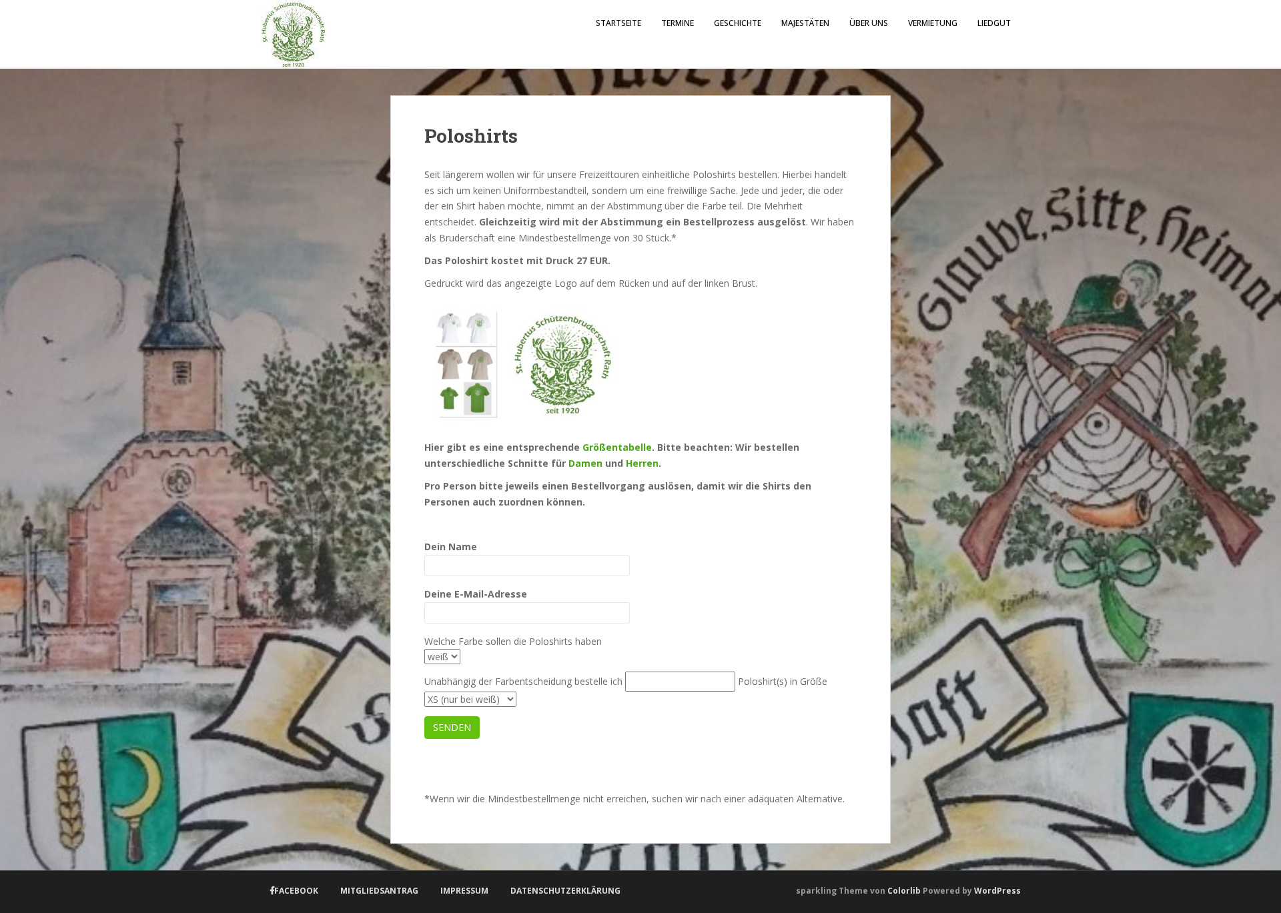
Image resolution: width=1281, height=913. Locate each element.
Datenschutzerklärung (565, 890)
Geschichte (737, 23)
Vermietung (932, 23)
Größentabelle (617, 447)
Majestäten (805, 23)
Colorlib (904, 890)
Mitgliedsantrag (379, 890)
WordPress (997, 890)
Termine (677, 23)
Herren (642, 463)
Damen (585, 463)
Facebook (296, 890)
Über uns (868, 23)
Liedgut (994, 23)
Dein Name (450, 546)
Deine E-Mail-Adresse (475, 594)
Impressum (464, 890)
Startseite (618, 23)
